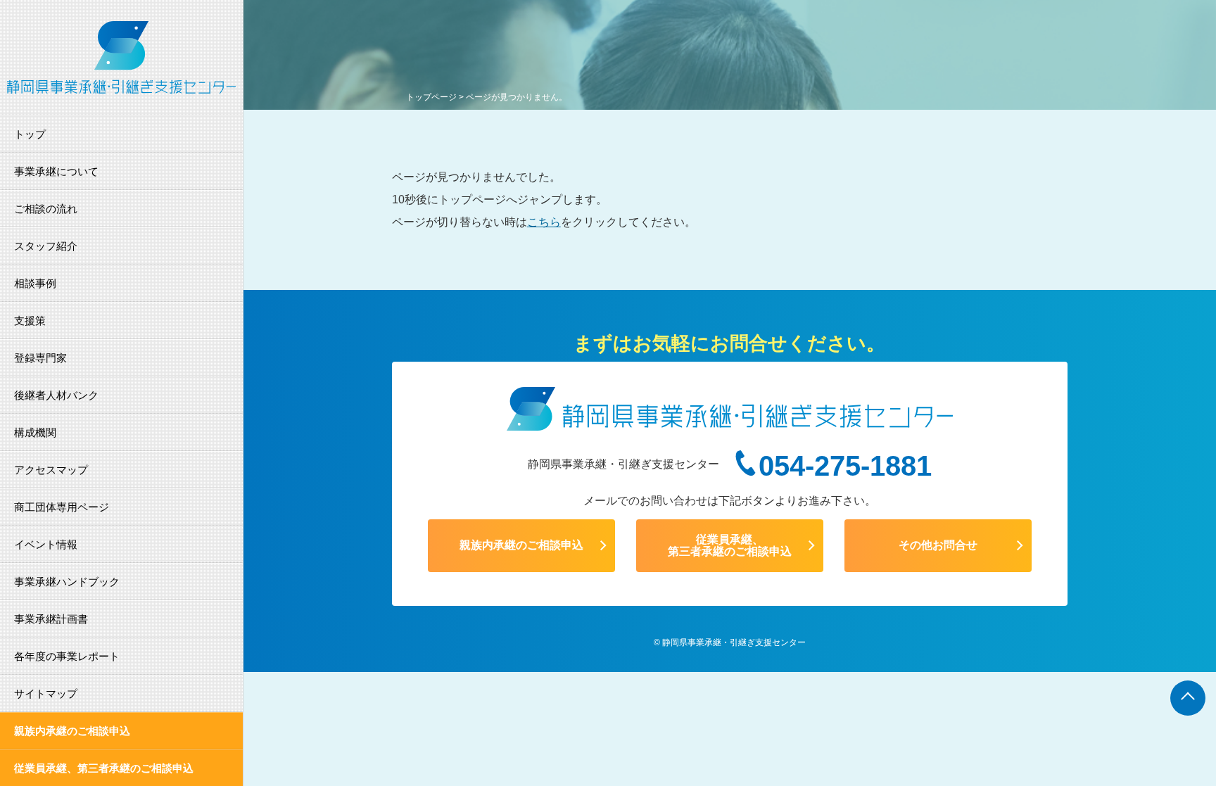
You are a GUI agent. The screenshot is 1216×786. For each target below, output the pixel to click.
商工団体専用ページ (61, 507)
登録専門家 (40, 358)
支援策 (30, 321)
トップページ (431, 97)
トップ (30, 134)
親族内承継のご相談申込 (72, 731)
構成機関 (35, 432)
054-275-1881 (845, 465)
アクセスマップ (51, 470)
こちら (544, 222)
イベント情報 (45, 544)
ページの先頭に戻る (1187, 698)
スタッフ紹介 (45, 246)
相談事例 (35, 283)
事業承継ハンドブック (67, 582)
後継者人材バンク (56, 395)
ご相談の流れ (45, 209)
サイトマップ (45, 693)
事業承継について (56, 171)
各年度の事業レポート (67, 656)
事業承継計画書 (51, 619)
